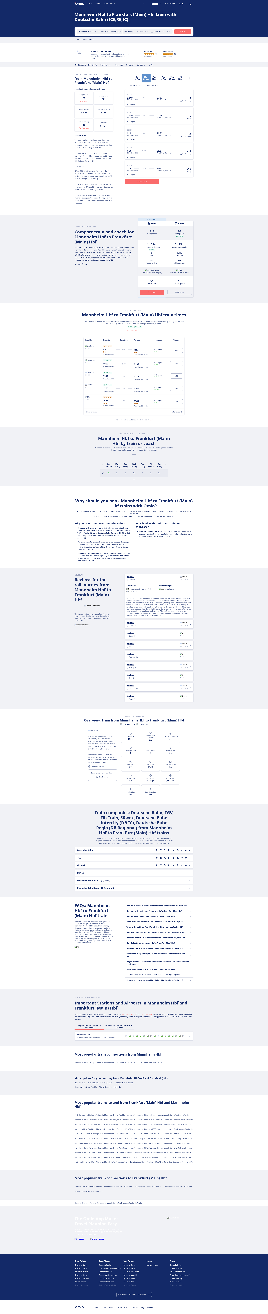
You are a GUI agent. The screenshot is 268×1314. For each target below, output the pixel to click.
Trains (90, 4)
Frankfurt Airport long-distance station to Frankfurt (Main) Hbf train (191, 1138)
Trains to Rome (81, 1265)
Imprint (98, 1307)
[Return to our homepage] (81, 3)
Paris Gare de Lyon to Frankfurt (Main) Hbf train (123, 1120)
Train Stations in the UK (179, 1275)
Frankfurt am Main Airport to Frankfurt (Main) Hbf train (126, 1124)
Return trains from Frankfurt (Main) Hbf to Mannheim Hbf (98, 1087)
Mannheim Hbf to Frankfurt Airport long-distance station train (158, 1063)
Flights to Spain (129, 1278)
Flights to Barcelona (131, 1272)
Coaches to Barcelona (108, 1275)
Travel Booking (176, 1278)
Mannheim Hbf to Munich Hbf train (148, 1120)
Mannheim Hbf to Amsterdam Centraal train (151, 1124)
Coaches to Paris (106, 1272)
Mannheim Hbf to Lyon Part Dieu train (90, 1120)
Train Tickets (80, 1261)
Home (77, 1203)
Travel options (105, 65)
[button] (129, 31)
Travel (172, 1261)
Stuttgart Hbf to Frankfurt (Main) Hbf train (91, 1162)
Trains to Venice (81, 1272)
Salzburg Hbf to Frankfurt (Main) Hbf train (150, 1162)
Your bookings (170, 4)
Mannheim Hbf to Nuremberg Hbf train (149, 1143)
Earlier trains (92, 412)
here (151, 420)
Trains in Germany (97, 1203)
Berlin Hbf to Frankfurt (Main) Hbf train (119, 1157)
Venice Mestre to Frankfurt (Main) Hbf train (181, 1124)
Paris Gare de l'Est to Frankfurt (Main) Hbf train (93, 1115)
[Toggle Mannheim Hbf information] (189, 1036)
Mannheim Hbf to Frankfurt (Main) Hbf (137, 1014)
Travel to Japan (176, 1268)
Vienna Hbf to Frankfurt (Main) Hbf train (150, 1157)
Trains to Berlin (81, 1275)
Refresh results (132, 331)
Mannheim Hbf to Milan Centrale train (179, 1143)
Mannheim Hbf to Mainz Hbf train (88, 1152)
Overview (130, 65)
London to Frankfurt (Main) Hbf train (148, 1152)
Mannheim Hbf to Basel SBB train (147, 1129)
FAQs (151, 65)
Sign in (191, 4)
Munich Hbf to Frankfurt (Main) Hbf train (120, 1162)
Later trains (176, 412)
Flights (105, 4)
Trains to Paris (81, 1268)
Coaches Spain (105, 1265)
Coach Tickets (104, 1261)
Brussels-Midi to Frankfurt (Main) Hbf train (91, 1129)
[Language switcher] (156, 4)
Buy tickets (92, 65)
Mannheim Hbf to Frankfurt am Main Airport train (124, 1063)
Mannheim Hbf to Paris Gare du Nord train (121, 1148)
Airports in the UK (177, 1272)
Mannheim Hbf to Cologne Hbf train (89, 1063)
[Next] (189, 78)
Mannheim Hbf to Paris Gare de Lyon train (91, 1148)
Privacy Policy (123, 1307)
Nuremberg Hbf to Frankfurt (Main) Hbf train (152, 1138)
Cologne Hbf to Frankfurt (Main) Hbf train (120, 1143)
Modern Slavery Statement (142, 1307)
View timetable (84, 128)
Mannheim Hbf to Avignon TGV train (178, 1134)
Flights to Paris (129, 1268)
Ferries (112, 4)
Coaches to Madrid (106, 1278)
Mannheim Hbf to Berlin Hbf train (147, 1134)
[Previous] (102, 465)
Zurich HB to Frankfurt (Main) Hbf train (90, 1134)
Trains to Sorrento (82, 1278)
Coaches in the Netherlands (110, 1268)
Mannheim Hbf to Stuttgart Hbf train (148, 1148)
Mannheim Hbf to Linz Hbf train (176, 1115)
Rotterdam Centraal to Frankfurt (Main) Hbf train (183, 1162)
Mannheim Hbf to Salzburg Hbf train (178, 1120)
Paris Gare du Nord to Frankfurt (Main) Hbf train (183, 1152)
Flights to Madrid (130, 1275)
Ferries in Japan (152, 1265)
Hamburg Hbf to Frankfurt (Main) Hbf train (181, 1129)
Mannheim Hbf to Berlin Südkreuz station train (152, 1115)
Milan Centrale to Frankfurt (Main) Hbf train (92, 1138)
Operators (141, 65)
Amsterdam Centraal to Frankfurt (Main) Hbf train (94, 1143)
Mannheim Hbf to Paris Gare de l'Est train (120, 1138)
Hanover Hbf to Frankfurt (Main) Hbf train (120, 1129)
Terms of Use (109, 1307)
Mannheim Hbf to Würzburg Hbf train (90, 1157)
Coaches (97, 4)
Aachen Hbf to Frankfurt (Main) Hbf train (91, 1191)
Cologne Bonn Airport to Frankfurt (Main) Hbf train (154, 1186)
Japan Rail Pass (176, 1265)
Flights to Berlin (129, 1265)
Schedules (119, 65)
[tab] (134, 85)
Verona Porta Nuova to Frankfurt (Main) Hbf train (183, 1157)
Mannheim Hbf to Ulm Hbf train (116, 1134)
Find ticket (84, 101)
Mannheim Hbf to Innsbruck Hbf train (90, 1124)
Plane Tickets (128, 1261)
